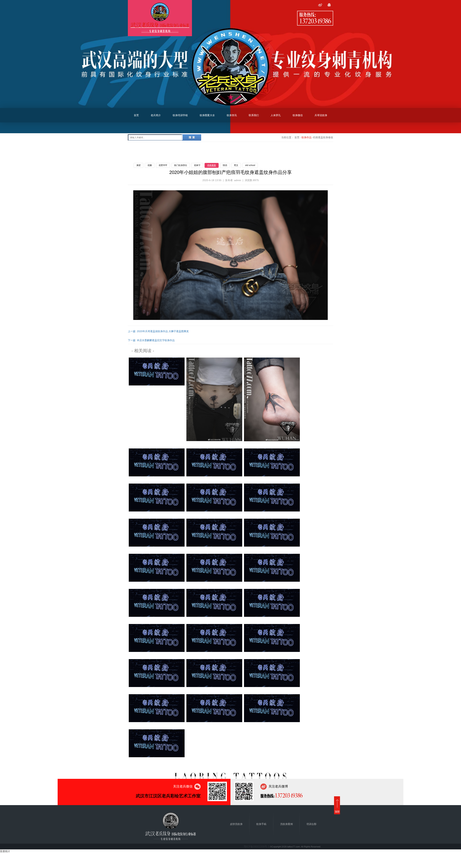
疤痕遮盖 (211, 165)
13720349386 (315, 20)
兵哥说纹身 (321, 115)
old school (250, 165)
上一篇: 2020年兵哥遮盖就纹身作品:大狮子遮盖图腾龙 (158, 331)
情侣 (225, 165)
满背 (138, 165)
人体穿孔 (276, 115)
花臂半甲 (163, 165)
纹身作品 (306, 137)
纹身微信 (298, 115)
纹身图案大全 (207, 115)
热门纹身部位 (180, 165)
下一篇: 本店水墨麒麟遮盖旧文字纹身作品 (151, 340)
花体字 (197, 165)
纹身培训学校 (180, 115)
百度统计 (5, 851)
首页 (136, 115)
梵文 (236, 165)
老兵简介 (156, 115)
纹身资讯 (232, 115)
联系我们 (254, 115)
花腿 (149, 165)
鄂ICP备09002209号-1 (256, 846)
